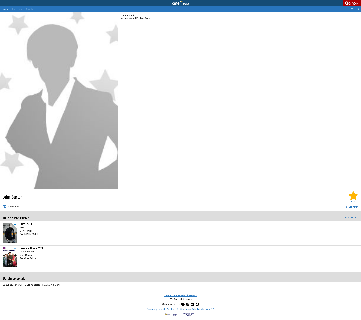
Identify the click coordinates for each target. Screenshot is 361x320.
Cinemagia (180, 3)
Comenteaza (352, 207)
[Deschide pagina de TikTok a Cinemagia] (197, 304)
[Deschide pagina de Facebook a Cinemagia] (183, 304)
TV (13, 9)
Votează (353, 201)
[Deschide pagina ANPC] (172, 314)
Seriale (29, 9)
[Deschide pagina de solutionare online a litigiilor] (188, 314)
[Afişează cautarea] (358, 9)
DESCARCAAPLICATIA (354, 3)
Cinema (5, 9)
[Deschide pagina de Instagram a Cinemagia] (187, 304)
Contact (171, 309)
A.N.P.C (210, 309)
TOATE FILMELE (351, 217)
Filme (20, 9)
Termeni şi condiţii (156, 309)
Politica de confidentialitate (190, 309)
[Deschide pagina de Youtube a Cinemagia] (192, 304)
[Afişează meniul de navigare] (352, 9)
